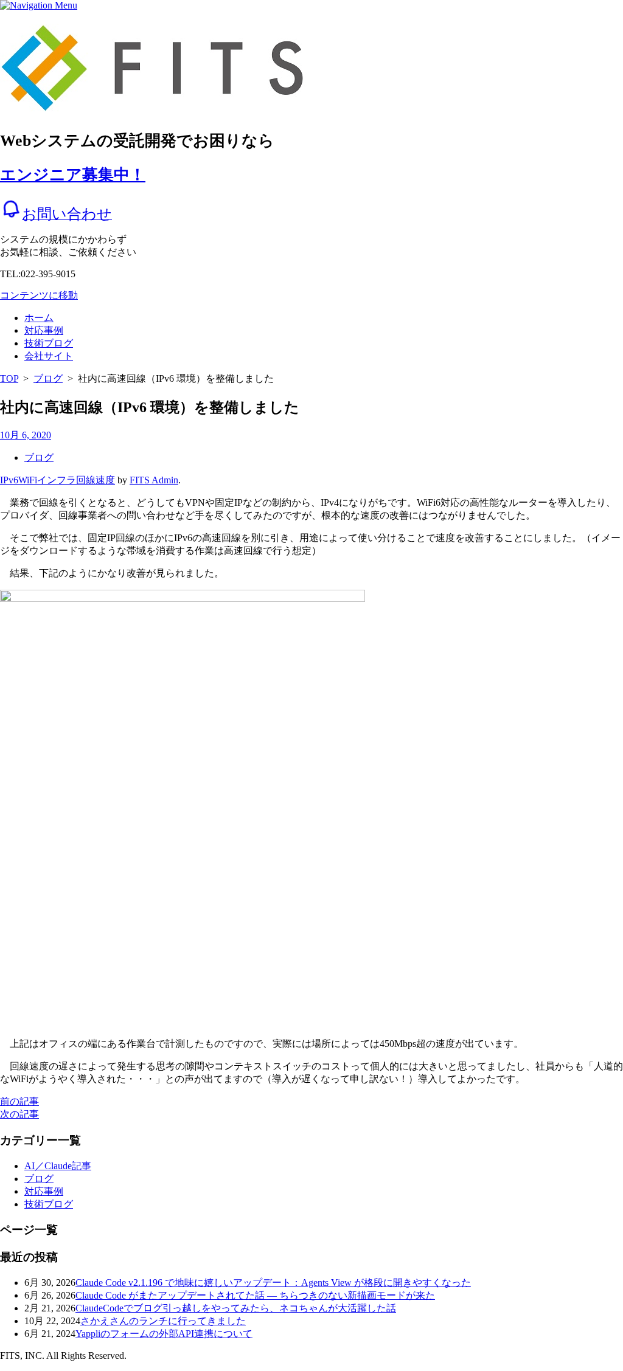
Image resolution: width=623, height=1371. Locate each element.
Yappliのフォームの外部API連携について (163, 1333)
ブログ (48, 378)
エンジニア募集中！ (72, 175)
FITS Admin (154, 480)
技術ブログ (48, 343)
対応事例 (43, 330)
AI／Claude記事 (57, 1166)
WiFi (27, 480)
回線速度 (95, 480)
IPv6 (9, 480)
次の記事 (19, 1114)
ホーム (39, 318)
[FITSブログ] (165, 105)
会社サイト (48, 356)
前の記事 (19, 1101)
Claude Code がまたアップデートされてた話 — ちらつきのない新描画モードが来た (255, 1295)
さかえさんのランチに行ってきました (163, 1321)
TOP (9, 378)
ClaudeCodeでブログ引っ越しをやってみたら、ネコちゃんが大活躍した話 (235, 1308)
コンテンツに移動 (39, 295)
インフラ (56, 480)
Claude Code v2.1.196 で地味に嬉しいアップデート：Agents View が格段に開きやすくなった (273, 1282)
